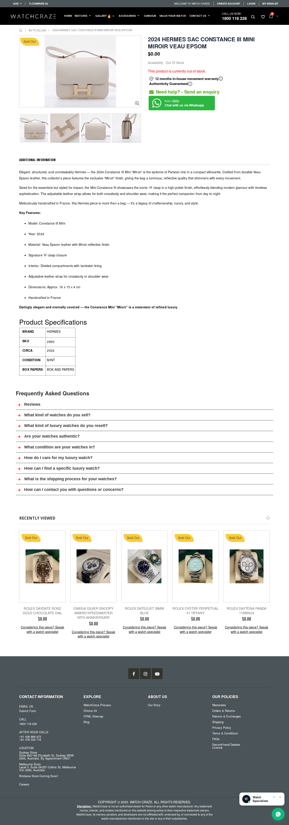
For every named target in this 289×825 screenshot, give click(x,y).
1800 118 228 (234, 18)
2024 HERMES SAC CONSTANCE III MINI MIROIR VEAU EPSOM (201, 42)
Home (21, 30)
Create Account (228, 3)
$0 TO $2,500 (37, 30)
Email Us (26, 706)
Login (251, 3)
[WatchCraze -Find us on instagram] (145, 673)
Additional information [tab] (37, 159)
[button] (264, 518)
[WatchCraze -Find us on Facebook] (133, 673)
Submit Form (27, 711)
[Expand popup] (274, 797)
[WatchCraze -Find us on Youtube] (157, 673)
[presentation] (24, 127)
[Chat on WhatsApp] (278, 814)
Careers (24, 784)
